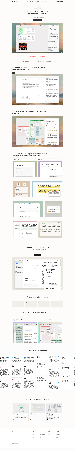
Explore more (38, 423)
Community (31, 1)
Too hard (35, 280)
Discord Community (58, 434)
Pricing (46, 1)
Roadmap (33, 434)
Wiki (35, 1)
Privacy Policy (50, 432)
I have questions (31, 280)
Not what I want (27, 281)
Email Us (57, 437)
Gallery (43, 1)
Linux (40, 437)
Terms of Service (50, 434)
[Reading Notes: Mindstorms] (20, 412)
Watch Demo (37, 252)
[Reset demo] (62, 258)
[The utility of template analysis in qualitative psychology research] (55, 412)
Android (41, 440)
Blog (56, 432)
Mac (40, 432)
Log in (57, 1)
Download (38, 1)
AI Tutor (27, 1)
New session (17, 263)
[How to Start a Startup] (37, 412)
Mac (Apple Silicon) (42, 434)
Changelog (33, 432)
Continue (26, 280)
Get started (60, 1)
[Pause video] (61, 52)
